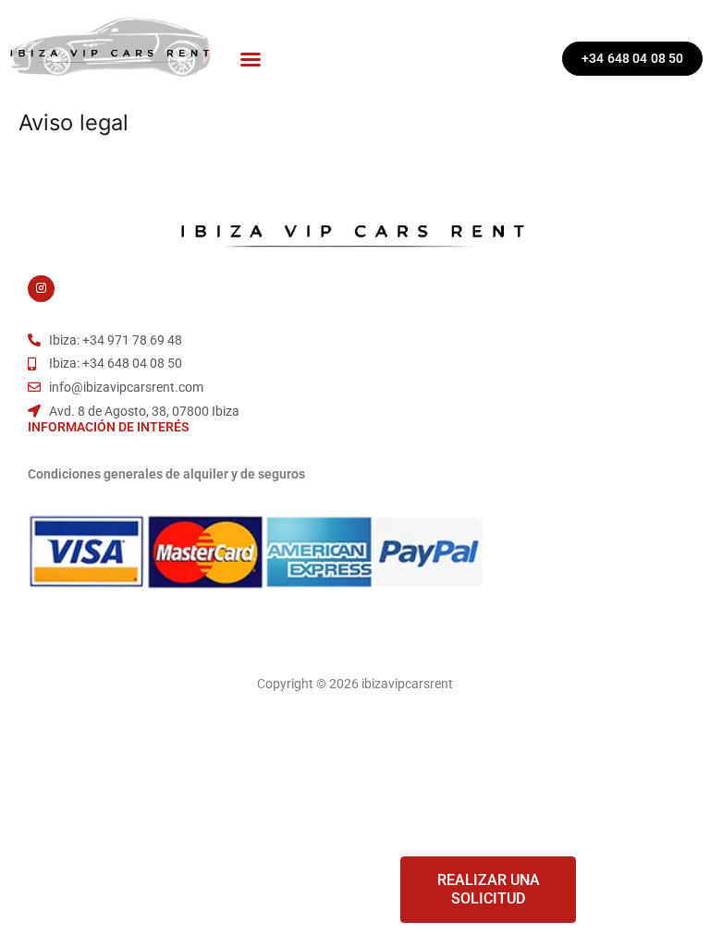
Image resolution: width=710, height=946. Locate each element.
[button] (250, 59)
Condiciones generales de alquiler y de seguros (166, 474)
